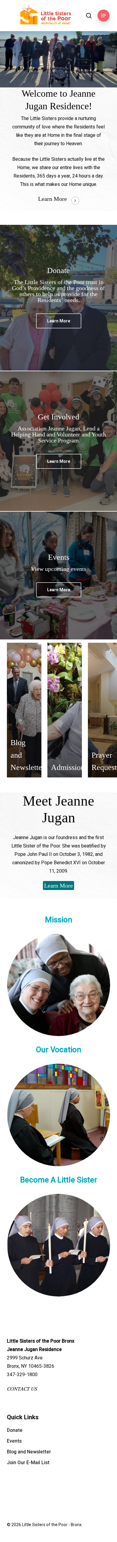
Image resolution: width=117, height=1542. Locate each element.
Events (14, 1441)
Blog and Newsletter (29, 1451)
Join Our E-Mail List (28, 1462)
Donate (14, 1430)
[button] (104, 16)
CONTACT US (22, 1389)
